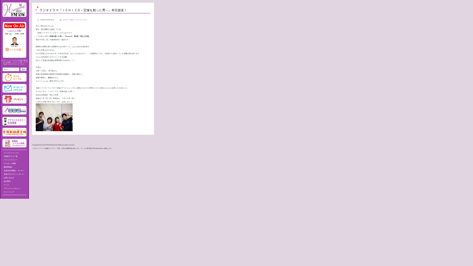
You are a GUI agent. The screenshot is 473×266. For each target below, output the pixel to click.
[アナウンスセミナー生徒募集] (14, 125)
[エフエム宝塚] (14, 19)
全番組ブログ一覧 (10, 156)
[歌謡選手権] (14, 136)
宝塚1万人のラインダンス (14, 174)
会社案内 (7, 181)
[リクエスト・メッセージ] (14, 92)
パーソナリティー (10, 160)
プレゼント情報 (10, 163)
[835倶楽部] (14, 114)
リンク (6, 185)
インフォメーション (11, 153)
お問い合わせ (9, 178)
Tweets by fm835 (14, 198)
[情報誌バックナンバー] (14, 147)
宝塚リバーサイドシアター (78, 20)
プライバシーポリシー (12, 188)
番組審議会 (8, 167)
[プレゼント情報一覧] (14, 103)
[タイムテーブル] (14, 81)
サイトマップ (9, 192)
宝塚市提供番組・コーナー (14, 171)
